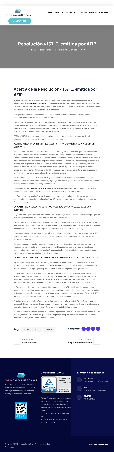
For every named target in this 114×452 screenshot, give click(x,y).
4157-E (26, 329)
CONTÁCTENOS (19, 21)
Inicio (50, 13)
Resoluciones (45, 50)
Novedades (103, 13)
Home (33, 50)
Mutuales (49, 329)
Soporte (83, 13)
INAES (37, 329)
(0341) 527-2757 (90, 399)
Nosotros (59, 13)
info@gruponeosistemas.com (95, 390)
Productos (71, 13)
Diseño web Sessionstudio (98, 444)
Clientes (93, 13)
